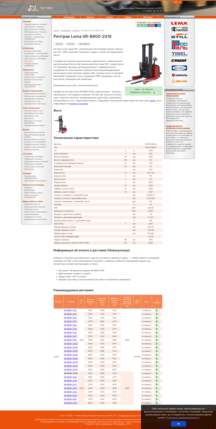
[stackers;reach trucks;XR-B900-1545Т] (157, 355)
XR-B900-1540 (70, 340)
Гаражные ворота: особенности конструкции (178, 127)
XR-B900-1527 (70, 321)
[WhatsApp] (142, 25)
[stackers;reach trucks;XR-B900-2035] (157, 395)
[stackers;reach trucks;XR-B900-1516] (157, 310)
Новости (90, 17)
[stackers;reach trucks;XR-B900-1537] (157, 336)
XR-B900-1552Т (71, 366)
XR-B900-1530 (70, 325)
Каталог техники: (30, 17)
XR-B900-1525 (70, 318)
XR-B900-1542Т (71, 351)
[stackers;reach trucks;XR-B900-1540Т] (157, 347)
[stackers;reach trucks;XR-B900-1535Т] (157, 343)
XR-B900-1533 (70, 329)
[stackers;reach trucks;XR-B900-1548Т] (157, 358)
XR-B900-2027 (70, 384)
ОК (178, 424)
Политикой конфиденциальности (183, 417)
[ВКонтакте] (159, 25)
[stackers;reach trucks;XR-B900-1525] (157, 318)
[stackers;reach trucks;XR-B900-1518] (157, 314)
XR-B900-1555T (71, 369)
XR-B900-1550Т (71, 362)
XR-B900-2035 (70, 395)
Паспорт (70, 44)
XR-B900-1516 (70, 310)
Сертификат (84, 44)
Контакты (148, 17)
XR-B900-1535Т (71, 344)
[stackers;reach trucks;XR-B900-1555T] (157, 369)
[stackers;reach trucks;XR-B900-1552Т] (157, 366)
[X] (156, 25)
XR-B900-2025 (70, 381)
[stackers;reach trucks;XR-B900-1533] (157, 329)
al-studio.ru (120, 424)
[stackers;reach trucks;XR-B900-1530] (157, 325)
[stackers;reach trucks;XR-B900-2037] (157, 399)
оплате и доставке (79, 103)
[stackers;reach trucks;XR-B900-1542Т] (157, 351)
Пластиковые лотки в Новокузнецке (175, 94)
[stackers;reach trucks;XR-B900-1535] (157, 332)
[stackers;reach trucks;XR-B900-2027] (157, 384)
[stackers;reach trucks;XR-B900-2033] (157, 392)
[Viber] (152, 25)
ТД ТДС (46, 8)
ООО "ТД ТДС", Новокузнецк (100, 424)
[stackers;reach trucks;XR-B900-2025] (157, 380)
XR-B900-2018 (70, 377)
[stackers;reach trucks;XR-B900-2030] (157, 388)
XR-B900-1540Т (71, 347)
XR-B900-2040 (70, 403)
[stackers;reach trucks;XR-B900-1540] (157, 340)
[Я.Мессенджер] (145, 25)
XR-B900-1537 (70, 336)
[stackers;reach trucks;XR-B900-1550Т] (157, 362)
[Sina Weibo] (149, 25)
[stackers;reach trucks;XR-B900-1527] (157, 321)
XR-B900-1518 (70, 314)
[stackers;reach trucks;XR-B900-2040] (157, 403)
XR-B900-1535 (70, 332)
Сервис (128, 17)
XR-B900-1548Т (71, 358)
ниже (152, 100)
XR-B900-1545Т (71, 355)
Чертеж (59, 44)
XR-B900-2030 (70, 388)
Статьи (109, 17)
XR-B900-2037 (70, 399)
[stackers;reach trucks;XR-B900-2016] (154, 92)
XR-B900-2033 (70, 392)
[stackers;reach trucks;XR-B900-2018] (157, 377)
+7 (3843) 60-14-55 (126, 415)
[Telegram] (138, 25)
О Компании (69, 17)
